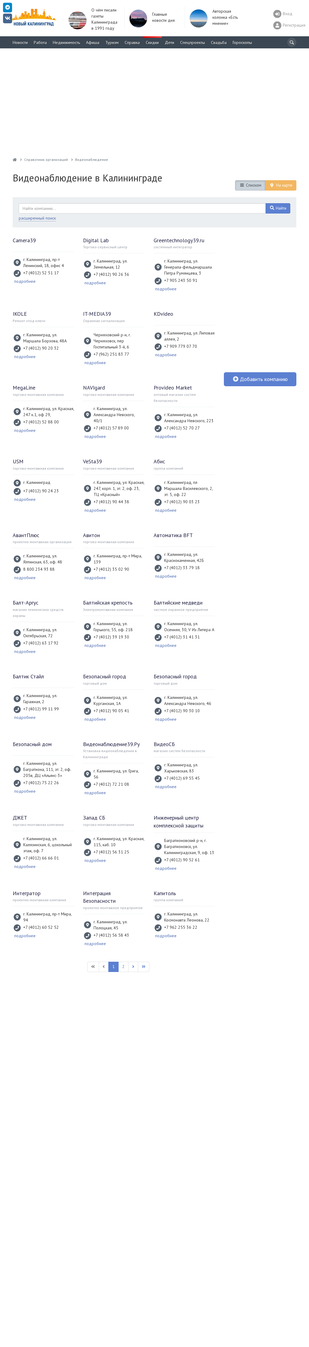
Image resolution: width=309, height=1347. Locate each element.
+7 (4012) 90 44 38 (111, 501)
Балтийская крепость (107, 602)
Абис (159, 461)
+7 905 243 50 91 (180, 280)
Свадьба (219, 42)
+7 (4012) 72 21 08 (111, 784)
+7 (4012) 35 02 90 (111, 569)
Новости (20, 42)
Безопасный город (104, 676)
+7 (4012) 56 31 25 (111, 852)
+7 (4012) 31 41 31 (182, 637)
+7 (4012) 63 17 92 (41, 643)
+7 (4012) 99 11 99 (41, 709)
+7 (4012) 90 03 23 (182, 501)
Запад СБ (94, 817)
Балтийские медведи (178, 602)
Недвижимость (66, 42)
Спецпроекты (192, 42)
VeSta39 (92, 461)
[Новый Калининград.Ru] (15, 159)
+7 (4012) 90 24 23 (41, 491)
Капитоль (165, 893)
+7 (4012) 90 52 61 (182, 860)
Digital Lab (96, 240)
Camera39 (24, 240)
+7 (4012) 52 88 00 (41, 422)
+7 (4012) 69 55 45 (182, 778)
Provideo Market (173, 387)
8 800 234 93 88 (39, 569)
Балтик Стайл (28, 676)
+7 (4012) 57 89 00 (111, 428)
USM (18, 461)
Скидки (152, 42)
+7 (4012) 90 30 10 (182, 710)
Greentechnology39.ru (179, 240)
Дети (169, 42)
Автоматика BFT (173, 535)
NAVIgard (94, 387)
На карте (283, 185)
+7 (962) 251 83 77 (111, 354)
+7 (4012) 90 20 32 (41, 348)
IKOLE (20, 313)
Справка (132, 42)
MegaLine (24, 387)
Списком (253, 185)
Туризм (112, 42)
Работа (40, 42)
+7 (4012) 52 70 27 (182, 428)
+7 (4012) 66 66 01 (41, 858)
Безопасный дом (32, 744)
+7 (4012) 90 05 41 (111, 710)
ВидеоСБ (164, 744)
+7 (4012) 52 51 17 (41, 273)
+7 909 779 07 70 (180, 346)
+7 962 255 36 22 (180, 927)
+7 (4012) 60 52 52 (41, 927)
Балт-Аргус (25, 602)
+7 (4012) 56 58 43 (111, 935)
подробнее (25, 281)
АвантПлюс (26, 535)
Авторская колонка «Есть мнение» (225, 17)
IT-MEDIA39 (97, 313)
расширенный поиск (37, 218)
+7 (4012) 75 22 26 (41, 782)
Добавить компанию (263, 379)
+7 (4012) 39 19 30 (111, 637)
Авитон (91, 535)
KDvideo (163, 313)
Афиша (92, 42)
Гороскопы (242, 42)
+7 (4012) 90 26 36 (111, 274)
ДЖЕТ (20, 817)
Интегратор (26, 893)
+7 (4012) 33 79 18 (182, 567)
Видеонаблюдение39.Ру (111, 744)
